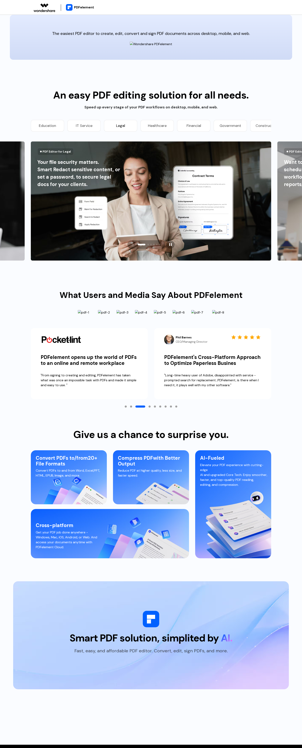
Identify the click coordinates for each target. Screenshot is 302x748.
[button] (133, 244)
